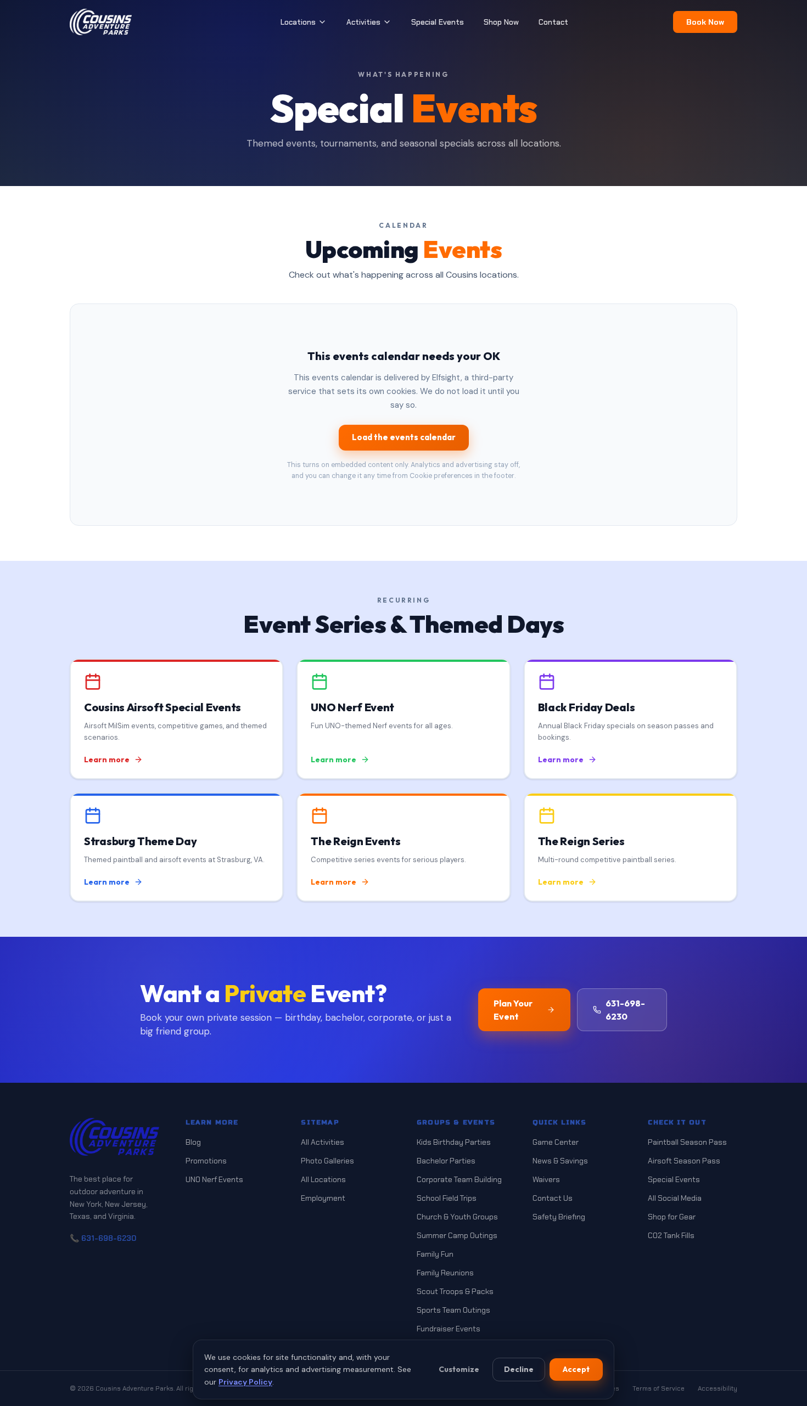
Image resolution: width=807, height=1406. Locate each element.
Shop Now (501, 22)
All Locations (323, 1179)
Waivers (546, 1179)
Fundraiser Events (448, 1329)
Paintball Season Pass (687, 1142)
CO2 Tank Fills (671, 1235)
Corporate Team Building (459, 1179)
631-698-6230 (625, 1010)
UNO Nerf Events (214, 1179)
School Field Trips (447, 1198)
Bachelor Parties (446, 1161)
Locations (298, 22)
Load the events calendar (404, 437)
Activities (363, 22)
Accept (576, 1369)
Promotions (206, 1161)
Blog (193, 1142)
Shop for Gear (672, 1217)
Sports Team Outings (453, 1310)
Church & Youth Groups (457, 1217)
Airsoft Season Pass (684, 1161)
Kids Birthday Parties (454, 1142)
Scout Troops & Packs (455, 1291)
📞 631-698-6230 (103, 1238)
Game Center (556, 1142)
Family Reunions (445, 1273)
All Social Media (675, 1198)
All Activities (322, 1142)
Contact (553, 22)
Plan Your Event (513, 1010)
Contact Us (553, 1198)
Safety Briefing (559, 1217)
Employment (323, 1198)
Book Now (705, 22)
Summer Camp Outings (457, 1235)
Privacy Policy (245, 1382)
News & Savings (560, 1161)
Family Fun (435, 1254)
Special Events (437, 22)
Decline (519, 1369)
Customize (459, 1369)
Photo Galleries (327, 1161)
